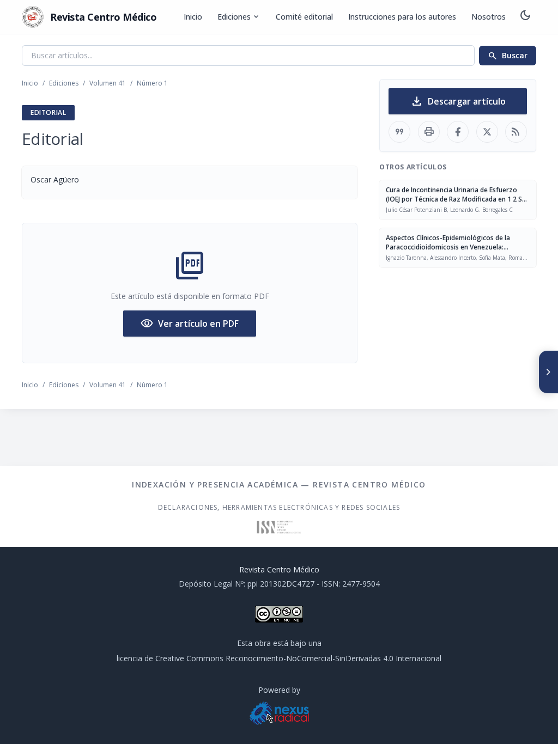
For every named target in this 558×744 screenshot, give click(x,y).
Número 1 (152, 83)
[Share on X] (487, 132)
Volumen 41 (107, 83)
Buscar (507, 56)
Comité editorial (304, 16)
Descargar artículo (458, 101)
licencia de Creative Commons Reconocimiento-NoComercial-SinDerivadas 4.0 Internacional (279, 658)
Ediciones (238, 16)
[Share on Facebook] (458, 132)
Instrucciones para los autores (402, 16)
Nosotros (488, 16)
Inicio (193, 16)
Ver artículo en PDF (190, 323)
